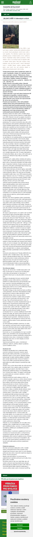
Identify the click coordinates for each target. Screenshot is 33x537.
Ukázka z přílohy (4, 508)
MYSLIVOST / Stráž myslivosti (16, 9)
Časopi (7, 9)
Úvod (4, 9)
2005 (24, 9)
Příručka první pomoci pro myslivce (12, 479)
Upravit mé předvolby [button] (20, 531)
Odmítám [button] (19, 528)
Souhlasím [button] (20, 525)
